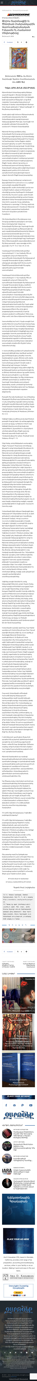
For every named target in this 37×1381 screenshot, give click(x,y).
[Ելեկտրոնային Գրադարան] (18, 1209)
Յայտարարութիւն (19, 1167)
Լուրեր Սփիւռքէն (19, 1142)
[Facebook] (6, 1105)
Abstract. (14, 1376)
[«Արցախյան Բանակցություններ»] (18, 1069)
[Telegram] (27, 1353)
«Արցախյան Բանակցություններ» (18, 1084)
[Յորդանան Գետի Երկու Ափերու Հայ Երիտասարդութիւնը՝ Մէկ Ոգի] (7, 1146)
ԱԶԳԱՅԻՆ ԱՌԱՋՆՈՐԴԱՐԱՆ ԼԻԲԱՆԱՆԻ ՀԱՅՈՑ (8, 965)
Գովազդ (18, 925)
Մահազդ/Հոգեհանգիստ (20, 1178)
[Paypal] (22, 1105)
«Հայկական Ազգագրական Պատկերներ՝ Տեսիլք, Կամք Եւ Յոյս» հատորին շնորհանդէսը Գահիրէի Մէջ (18, 1044)
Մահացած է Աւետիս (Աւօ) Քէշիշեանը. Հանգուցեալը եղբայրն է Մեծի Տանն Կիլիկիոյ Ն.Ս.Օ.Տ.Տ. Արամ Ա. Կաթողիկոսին (24, 1185)
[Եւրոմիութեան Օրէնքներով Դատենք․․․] (7, 1158)
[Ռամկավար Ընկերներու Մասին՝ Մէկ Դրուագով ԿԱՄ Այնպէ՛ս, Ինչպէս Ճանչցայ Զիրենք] (7, 1134)
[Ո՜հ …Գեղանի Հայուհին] (18, 995)
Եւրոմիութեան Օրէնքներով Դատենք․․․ (23, 1159)
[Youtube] (30, 1105)
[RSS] (21, 1353)
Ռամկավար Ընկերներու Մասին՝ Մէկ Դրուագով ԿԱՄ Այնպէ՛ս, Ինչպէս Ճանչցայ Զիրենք (23, 1134)
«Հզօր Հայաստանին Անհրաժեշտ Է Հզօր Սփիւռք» (22, 1172)
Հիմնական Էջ (6, 10)
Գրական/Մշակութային (20, 10)
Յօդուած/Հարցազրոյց (20, 1129)
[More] (26, 42)
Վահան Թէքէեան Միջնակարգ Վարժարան (29, 965)
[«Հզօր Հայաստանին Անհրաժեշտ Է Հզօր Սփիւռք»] (7, 1171)
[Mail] (14, 1105)
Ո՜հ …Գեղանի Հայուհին (18, 1011)
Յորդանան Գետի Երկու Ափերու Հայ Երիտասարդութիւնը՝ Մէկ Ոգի (24, 1147)
